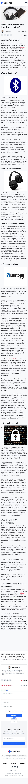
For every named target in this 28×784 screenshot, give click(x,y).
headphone (23, 47)
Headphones (3, 21)
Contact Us (22, 763)
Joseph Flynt (8, 31)
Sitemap (6, 775)
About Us (5, 763)
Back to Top (13, 770)
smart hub (15, 598)
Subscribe (14, 743)
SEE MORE (23, 685)
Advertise (13, 763)
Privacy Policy (20, 775)
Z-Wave (22, 593)
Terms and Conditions (13, 775)
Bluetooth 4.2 (12, 359)
